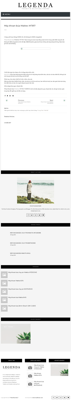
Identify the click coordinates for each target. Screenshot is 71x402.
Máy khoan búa (9, 40)
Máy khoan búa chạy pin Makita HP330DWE (25, 233)
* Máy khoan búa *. (14, 397)
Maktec (17, 89)
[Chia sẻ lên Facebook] (5, 95)
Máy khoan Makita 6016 (15, 281)
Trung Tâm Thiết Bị (42, 110)
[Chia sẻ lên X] (7, 95)
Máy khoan (7, 74)
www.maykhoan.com (37, 397)
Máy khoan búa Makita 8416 (20, 253)
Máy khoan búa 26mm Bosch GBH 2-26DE (22, 306)
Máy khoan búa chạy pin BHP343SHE (23, 243)
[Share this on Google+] (10, 95)
